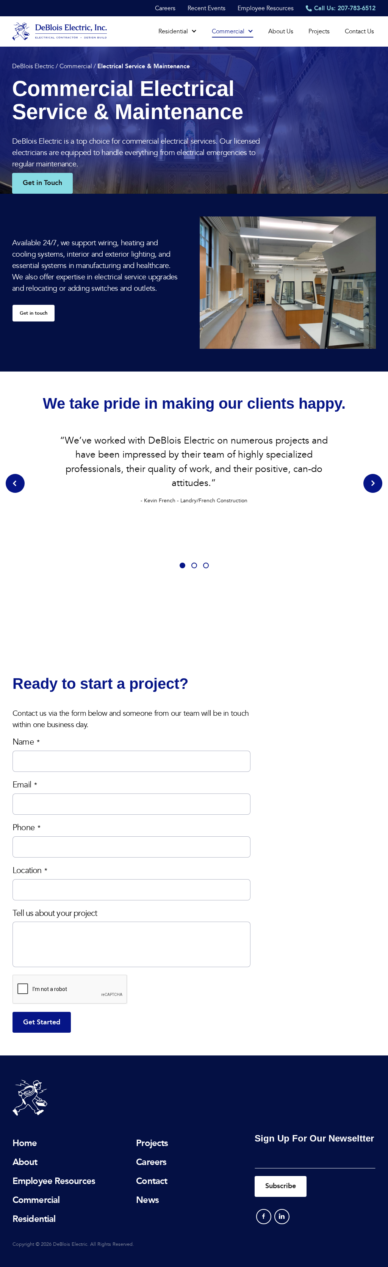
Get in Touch (42, 183)
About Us (280, 31)
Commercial (228, 31)
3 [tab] (206, 565)
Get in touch (33, 313)
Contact (151, 1180)
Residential (173, 31)
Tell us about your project (55, 913)
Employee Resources (266, 8)
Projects (319, 31)
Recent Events (206, 8)
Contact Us (359, 31)
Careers (165, 8)
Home (25, 1142)
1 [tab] (182, 565)
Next (372, 483)
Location (30, 871)
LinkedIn (281, 1216)
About (25, 1161)
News (147, 1199)
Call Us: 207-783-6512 (344, 8)
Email (25, 785)
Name (26, 742)
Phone (26, 828)
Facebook (263, 1216)
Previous (15, 483)
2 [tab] (194, 565)
